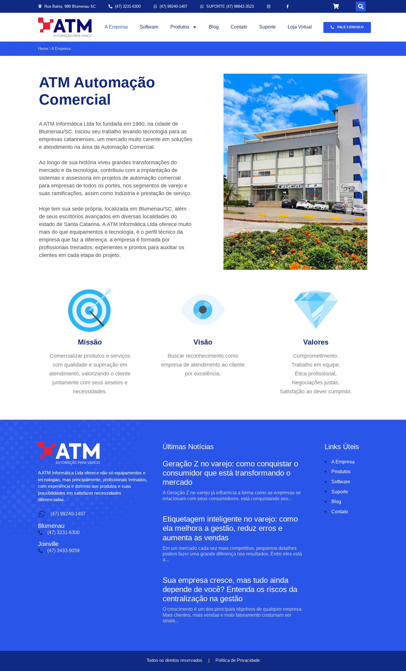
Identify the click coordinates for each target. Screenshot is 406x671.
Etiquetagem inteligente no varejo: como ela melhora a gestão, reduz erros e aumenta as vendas (230, 528)
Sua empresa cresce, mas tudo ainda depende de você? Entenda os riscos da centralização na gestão (230, 589)
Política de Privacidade (237, 660)
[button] (361, 6)
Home (43, 48)
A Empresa (116, 26)
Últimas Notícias (188, 447)
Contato (239, 26)
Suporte (267, 26)
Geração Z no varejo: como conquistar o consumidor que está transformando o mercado (230, 473)
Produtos (179, 26)
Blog (214, 26)
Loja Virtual (300, 26)
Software (149, 26)
